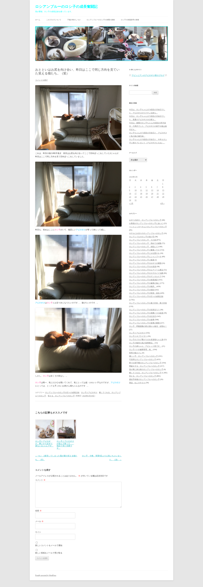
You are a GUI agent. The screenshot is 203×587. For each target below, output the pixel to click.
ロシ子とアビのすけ (89, 392)
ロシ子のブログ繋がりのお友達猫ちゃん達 (146, 340)
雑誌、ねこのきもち (137, 383)
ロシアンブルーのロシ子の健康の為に (144, 283)
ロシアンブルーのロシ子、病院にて (143, 247)
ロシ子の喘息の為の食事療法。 (141, 343)
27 (152, 197)
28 (158, 197)
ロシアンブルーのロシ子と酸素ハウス (144, 250)
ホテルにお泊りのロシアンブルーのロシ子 (146, 233)
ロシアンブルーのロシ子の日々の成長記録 (62, 392)
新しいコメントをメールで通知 (48, 545)
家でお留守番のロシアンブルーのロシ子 (145, 363)
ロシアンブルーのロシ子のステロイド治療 (146, 273)
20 (152, 193)
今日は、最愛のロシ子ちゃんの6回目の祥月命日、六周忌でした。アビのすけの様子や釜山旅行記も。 (148, 126)
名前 (38, 511)
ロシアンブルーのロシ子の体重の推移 (101, 20)
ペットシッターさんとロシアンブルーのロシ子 (148, 227)
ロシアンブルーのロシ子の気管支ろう (144, 310)
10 (136, 190)
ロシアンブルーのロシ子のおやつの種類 (145, 263)
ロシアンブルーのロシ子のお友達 (142, 266)
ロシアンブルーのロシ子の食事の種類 (144, 323)
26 (147, 197)
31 (136, 200)
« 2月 (131, 203)
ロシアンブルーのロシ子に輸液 (141, 260)
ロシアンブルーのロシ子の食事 (141, 320)
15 (163, 190)
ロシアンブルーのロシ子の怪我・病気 (144, 293)
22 (163, 193)
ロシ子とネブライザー (138, 336)
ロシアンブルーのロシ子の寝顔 (141, 290)
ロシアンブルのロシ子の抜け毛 (141, 237)
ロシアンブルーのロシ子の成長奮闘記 (66, 7)
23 (130, 197)
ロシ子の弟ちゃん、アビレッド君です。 (145, 346)
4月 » (162, 203)
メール (39, 521)
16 (130, 193)
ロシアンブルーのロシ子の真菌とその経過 (146, 313)
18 (141, 193)
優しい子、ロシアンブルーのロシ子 (143, 356)
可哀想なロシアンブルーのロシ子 (142, 359)
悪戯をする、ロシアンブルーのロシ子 (144, 366)
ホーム (37, 20)
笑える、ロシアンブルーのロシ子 (61, 396)
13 (152, 190)
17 (136, 193)
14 (158, 190)
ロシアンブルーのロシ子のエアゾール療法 (146, 270)
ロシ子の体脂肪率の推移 (130, 20)
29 (163, 197)
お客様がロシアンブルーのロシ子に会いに (146, 223)
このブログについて (53, 20)
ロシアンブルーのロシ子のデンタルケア (145, 276)
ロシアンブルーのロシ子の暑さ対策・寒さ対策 (148, 303)
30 (130, 200)
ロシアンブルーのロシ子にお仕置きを (144, 253)
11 (141, 190)
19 (147, 193)
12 (147, 190)
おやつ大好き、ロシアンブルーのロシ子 (145, 220)
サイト (38, 532)
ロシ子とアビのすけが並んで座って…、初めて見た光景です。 (65, 444)
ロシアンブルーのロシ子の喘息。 (142, 286)
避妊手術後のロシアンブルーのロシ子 (144, 379)
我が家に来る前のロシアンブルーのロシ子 (146, 369)
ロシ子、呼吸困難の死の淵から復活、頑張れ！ (148, 326)
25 (141, 197)
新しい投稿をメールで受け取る (48, 553)
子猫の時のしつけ (74, 20)
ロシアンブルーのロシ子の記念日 (142, 316)
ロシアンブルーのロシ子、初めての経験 (145, 243)
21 (158, 193)
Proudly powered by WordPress (45, 575)
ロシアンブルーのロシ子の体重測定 (143, 280)
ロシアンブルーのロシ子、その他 (142, 240)
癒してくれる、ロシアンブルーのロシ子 (145, 373)
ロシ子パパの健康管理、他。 (140, 349)
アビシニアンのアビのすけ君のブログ (148, 75)
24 (136, 197)
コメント (40, 480)
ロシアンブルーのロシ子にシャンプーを (145, 257)
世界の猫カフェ (135, 353)
